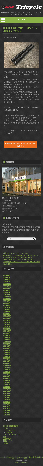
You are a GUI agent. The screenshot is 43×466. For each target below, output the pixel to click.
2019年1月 (6, 361)
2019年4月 (6, 354)
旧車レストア (7, 441)
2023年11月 (7, 297)
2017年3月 (6, 408)
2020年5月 (6, 337)
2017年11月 (7, 391)
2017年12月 (7, 389)
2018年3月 (6, 382)
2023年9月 (6, 301)
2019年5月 (6, 352)
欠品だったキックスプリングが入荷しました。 (18, 257)
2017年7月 (6, 400)
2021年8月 (6, 320)
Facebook (19, 458)
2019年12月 (7, 342)
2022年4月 (6, 312)
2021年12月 (7, 316)
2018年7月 (6, 374)
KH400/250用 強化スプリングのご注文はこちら (20, 144)
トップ (2, 457)
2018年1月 (6, 387)
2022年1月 (6, 314)
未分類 (5, 443)
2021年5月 (6, 322)
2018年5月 (6, 378)
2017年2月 (6, 410)
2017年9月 (6, 395)
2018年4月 (6, 380)
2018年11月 (7, 365)
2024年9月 (6, 290)
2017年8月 (6, 397)
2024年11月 (7, 286)
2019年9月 (6, 346)
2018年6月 (6, 376)
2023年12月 (7, 294)
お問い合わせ (27, 458)
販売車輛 (31, 457)
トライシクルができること (12, 434)
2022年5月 (6, 309)
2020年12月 (7, 329)
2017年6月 (6, 402)
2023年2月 (6, 305)
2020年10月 (7, 331)
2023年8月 (6, 303)
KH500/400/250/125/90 (11, 426)
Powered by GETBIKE (21, 462)
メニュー (21, 20)
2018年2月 (6, 385)
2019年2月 (6, 359)
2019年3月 (6, 357)
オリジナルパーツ (9, 430)
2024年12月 (7, 284)
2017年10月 (7, 393)
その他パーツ (7, 428)
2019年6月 (6, 350)
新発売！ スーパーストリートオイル (15, 253)
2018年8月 (6, 372)
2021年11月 (7, 318)
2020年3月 (6, 339)
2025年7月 (6, 275)
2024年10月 (7, 288)
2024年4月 (6, 292)
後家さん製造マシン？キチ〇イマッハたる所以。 (19, 259)
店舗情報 (37, 457)
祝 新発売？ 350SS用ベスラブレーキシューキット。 (21, 255)
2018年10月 (7, 367)
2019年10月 (7, 344)
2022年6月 (6, 307)
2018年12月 (7, 363)
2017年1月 (6, 412)
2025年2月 (6, 282)
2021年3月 (6, 324)
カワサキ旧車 (7, 432)
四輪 (4, 437)
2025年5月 (6, 277)
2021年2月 (6, 327)
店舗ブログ (7, 439)
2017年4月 (6, 406)
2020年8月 (6, 335)
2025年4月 (6, 279)
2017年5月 (6, 404)
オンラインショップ (22, 457)
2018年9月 (6, 370)
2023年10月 (7, 299)
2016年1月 (6, 415)
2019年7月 (6, 348)
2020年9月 (6, 333)
